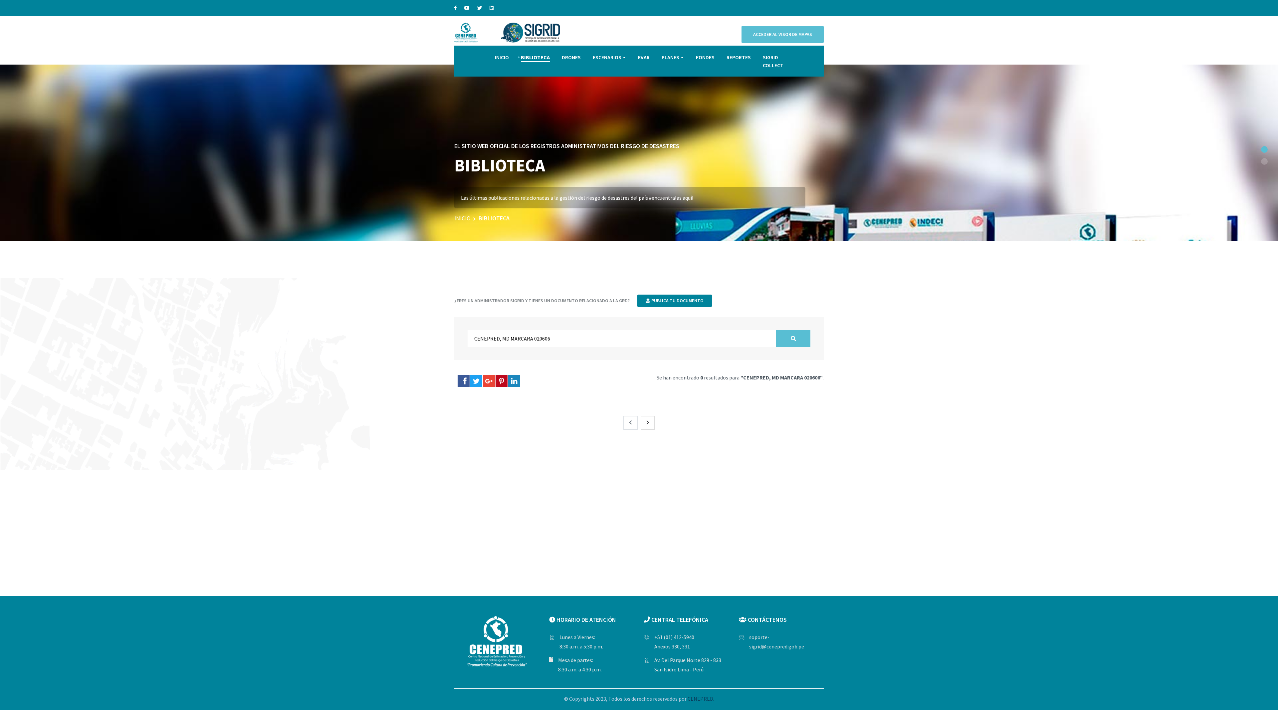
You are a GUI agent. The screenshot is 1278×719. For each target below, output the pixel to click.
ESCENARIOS (607, 57)
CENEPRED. (701, 698)
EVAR (644, 57)
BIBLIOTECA (535, 57)
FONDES (705, 57)
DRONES (571, 57)
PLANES (670, 57)
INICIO (502, 57)
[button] (1264, 149)
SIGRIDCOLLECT (773, 61)
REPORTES (739, 57)
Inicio (462, 218)
